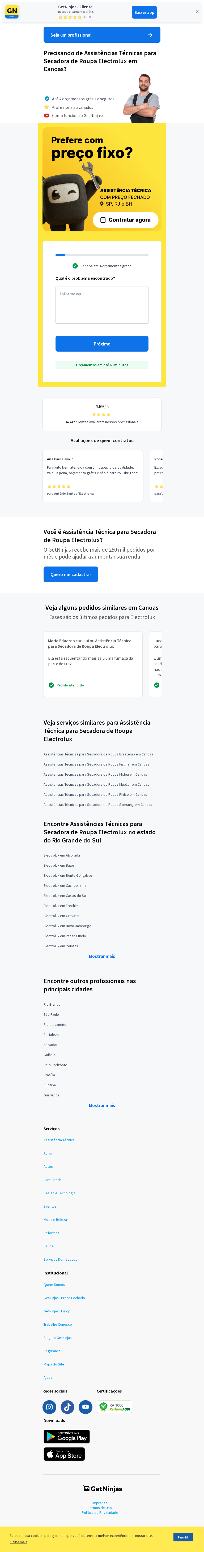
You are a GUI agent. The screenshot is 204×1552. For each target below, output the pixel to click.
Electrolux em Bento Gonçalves (68, 875)
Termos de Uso (100, 1507)
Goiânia (49, 1054)
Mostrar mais (102, 956)
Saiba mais (18, 1542)
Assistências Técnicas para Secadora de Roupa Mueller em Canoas (96, 784)
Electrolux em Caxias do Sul (65, 895)
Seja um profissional (71, 35)
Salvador (51, 1044)
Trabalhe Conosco (58, 1324)
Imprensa (99, 1503)
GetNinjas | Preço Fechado (64, 1297)
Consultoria (53, 1179)
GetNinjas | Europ (57, 1311)
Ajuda (48, 1377)
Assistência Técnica (59, 1140)
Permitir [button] (183, 1537)
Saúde (49, 1246)
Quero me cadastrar (70, 574)
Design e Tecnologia (59, 1193)
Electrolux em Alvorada (62, 855)
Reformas (51, 1232)
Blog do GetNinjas (58, 1337)
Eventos (50, 1206)
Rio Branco (52, 1004)
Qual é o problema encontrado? (85, 278)
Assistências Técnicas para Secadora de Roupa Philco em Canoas (95, 794)
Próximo (102, 344)
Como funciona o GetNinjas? (78, 115)
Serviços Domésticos (60, 1259)
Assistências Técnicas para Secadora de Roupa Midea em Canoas (95, 774)
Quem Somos (54, 1284)
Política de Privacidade (100, 1512)
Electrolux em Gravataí (61, 915)
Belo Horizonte (55, 1064)
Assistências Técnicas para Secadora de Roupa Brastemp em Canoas (98, 754)
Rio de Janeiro (55, 1024)
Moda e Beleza (55, 1219)
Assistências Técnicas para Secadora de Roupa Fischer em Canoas (96, 764)
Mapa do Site (54, 1364)
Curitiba (50, 1085)
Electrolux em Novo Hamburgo (67, 925)
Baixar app (144, 12)
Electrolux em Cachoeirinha (65, 885)
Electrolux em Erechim (61, 905)
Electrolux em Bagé (59, 865)
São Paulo (51, 1014)
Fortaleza (51, 1034)
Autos (48, 1166)
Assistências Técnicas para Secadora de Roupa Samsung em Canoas (98, 804)
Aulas (48, 1153)
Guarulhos (52, 1095)
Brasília (49, 1075)
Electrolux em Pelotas (61, 946)
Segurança (52, 1350)
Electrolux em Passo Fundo (65, 935)
